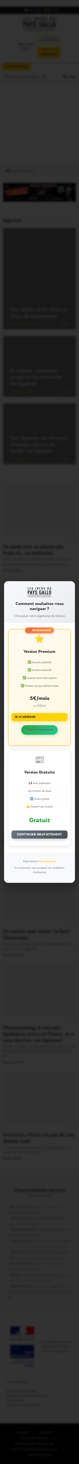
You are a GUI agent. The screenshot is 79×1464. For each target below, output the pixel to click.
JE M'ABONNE (25, 717)
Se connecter (48, 861)
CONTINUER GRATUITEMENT (39, 834)
